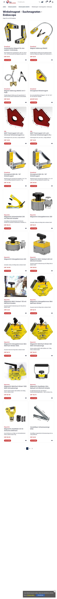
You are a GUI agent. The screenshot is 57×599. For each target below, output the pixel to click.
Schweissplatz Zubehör (24, 6)
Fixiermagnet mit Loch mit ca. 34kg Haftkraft (40, 137)
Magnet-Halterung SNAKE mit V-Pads (15, 91)
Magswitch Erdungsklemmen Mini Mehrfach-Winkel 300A (15, 345)
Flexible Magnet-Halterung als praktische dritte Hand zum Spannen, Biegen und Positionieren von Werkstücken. (41, 53)
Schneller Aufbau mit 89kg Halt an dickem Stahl (15, 264)
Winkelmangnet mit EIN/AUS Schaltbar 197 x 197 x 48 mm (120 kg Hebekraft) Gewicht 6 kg (41, 179)
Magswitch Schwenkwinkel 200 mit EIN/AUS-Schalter (14, 217)
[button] (52, 2)
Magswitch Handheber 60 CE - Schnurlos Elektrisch (14, 429)
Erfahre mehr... (31, 595)
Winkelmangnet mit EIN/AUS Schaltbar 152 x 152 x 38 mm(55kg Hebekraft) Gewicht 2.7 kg (15, 179)
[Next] (32, 448)
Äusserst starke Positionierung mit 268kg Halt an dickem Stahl (41, 264)
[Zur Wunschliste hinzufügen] (26, 60)
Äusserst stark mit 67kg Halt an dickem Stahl (14, 349)
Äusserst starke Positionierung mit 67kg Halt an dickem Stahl (15, 306)
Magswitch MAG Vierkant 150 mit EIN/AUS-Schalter (15, 302)
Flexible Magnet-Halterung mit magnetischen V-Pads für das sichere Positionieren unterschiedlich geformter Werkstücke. (15, 96)
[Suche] (39, 2)
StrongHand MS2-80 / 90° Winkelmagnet (12, 175)
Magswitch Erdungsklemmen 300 (41, 217)
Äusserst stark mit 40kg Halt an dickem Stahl (40, 307)
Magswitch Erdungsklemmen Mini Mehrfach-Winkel (41, 302)
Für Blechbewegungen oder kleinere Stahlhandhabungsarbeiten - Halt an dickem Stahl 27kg (41, 391)
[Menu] (4, 2)
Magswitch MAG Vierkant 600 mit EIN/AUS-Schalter (41, 260)
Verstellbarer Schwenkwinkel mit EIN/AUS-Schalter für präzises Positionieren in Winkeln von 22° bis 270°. (15, 221)
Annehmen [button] (40, 595)
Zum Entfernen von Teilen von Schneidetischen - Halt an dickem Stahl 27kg (15, 434)
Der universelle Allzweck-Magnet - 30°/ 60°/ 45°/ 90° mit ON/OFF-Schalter (41, 96)
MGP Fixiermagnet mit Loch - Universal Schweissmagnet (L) (14, 134)
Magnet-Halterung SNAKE (38, 48)
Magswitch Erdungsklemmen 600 (15, 259)
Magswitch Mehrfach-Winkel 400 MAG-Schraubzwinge (41, 345)
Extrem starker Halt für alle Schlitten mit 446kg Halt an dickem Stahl (14, 391)
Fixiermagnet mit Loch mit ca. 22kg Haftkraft (14, 137)
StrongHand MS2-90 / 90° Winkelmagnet (38, 175)
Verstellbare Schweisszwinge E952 (40, 428)
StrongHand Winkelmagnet (39, 91)
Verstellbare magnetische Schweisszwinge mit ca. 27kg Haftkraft (41, 434)
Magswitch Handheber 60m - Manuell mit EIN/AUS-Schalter (40, 387)
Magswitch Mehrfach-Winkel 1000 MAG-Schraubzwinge (15, 387)
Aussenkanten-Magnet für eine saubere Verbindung (14, 49)
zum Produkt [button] (7, 60)
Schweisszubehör (12, 6)
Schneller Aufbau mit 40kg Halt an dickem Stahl (41, 222)
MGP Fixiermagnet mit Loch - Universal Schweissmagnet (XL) (40, 134)
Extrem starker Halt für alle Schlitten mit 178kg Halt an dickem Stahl (40, 349)
